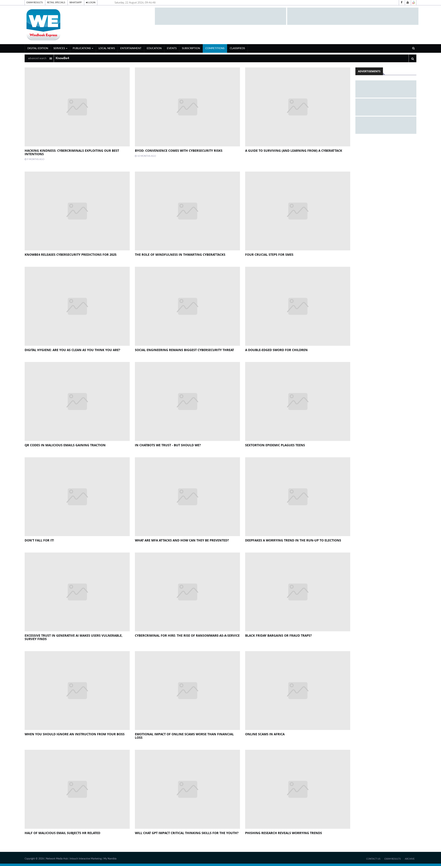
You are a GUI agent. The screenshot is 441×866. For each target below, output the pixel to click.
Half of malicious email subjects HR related (62, 833)
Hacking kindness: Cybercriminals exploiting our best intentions (72, 152)
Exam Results (35, 3)
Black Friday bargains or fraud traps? (278, 635)
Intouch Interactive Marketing (86, 859)
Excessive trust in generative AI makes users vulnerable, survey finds (73, 637)
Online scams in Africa (265, 734)
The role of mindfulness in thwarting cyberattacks (180, 254)
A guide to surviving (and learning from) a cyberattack (293, 150)
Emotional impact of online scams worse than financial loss (184, 736)
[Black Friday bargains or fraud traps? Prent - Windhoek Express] (297, 592)
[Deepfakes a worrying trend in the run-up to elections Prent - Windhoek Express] (297, 496)
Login (91, 3)
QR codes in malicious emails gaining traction (65, 445)
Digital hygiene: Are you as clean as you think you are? (72, 350)
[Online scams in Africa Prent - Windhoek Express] (297, 690)
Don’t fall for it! (39, 540)
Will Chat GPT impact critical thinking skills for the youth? (187, 833)
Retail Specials (56, 3)
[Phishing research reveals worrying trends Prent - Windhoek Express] (297, 789)
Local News (107, 48)
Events (172, 48)
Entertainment (130, 48)
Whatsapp (75, 3)
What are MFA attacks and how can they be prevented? (182, 540)
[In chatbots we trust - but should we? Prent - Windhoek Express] (187, 401)
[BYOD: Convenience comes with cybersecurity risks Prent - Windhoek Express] (187, 106)
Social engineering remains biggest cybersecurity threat (184, 350)
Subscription (191, 48)
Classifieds (237, 48)
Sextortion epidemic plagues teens (275, 445)
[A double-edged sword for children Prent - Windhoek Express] (297, 306)
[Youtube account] (407, 2)
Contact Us (373, 859)
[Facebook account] (401, 2)
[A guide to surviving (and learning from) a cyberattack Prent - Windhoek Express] (297, 106)
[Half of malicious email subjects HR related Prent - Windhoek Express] (77, 789)
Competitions (214, 48)
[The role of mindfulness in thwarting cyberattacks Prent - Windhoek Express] (187, 211)
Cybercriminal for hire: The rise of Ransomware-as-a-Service (187, 635)
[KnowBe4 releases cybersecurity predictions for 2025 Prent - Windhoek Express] (77, 211)
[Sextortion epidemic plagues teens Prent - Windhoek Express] (297, 401)
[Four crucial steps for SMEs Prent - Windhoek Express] (297, 211)
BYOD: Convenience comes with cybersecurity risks (178, 150)
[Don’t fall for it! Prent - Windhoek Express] (77, 496)
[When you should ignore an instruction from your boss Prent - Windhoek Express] (77, 690)
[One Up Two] (413, 2)
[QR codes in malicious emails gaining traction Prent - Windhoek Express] (77, 401)
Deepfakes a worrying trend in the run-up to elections (293, 540)
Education (154, 48)
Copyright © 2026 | (35, 859)
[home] (88, 24)
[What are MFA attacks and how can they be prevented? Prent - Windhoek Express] (187, 496)
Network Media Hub (57, 859)
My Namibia (110, 859)
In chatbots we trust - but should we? (168, 445)
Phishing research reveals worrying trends (283, 833)
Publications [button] (82, 48)
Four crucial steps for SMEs (269, 254)
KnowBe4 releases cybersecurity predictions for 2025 (70, 254)
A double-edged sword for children (276, 350)
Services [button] (59, 48)
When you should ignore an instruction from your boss (75, 734)
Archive (410, 859)
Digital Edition (37, 48)
